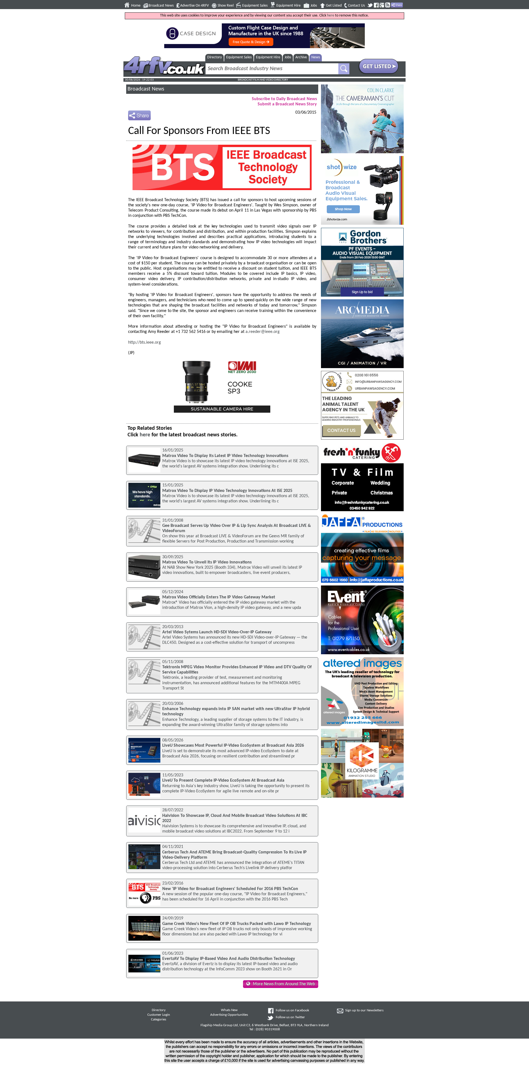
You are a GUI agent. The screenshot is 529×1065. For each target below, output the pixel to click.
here (330, 15)
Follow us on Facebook (292, 1010)
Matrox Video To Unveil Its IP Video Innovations (207, 562)
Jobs (314, 6)
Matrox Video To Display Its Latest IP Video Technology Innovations (225, 456)
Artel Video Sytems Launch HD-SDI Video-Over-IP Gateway (217, 632)
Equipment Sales (255, 6)
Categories (158, 1019)
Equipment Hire (288, 6)
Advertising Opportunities (229, 1015)
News (315, 57)
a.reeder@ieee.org (262, 332)
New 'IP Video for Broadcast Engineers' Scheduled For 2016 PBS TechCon (230, 889)
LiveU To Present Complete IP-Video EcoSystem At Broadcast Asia (223, 780)
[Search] (343, 68)
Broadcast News (161, 6)
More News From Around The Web (284, 984)
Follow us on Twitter (290, 1017)
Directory (214, 57)
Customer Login (158, 1015)
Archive (301, 57)
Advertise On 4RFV (194, 6)
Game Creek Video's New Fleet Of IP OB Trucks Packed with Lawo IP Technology (236, 924)
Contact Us (356, 6)
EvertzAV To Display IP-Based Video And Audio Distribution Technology (228, 959)
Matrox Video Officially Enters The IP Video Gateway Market (218, 597)
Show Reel (226, 6)
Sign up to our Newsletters (364, 1010)
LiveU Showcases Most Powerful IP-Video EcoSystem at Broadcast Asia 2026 (233, 745)
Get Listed (334, 6)
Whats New (229, 1010)
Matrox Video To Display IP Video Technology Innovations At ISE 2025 (227, 491)
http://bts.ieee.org (144, 342)
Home (136, 6)
